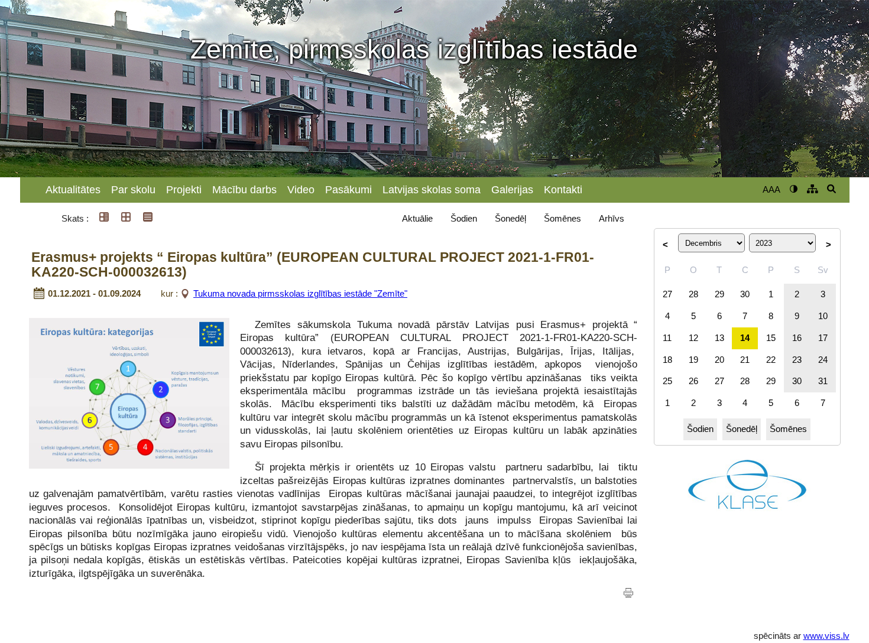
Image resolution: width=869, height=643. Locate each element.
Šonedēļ (510, 218)
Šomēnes (562, 218)
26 (693, 381)
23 (797, 360)
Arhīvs (611, 218)
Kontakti (563, 190)
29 (719, 294)
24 (823, 360)
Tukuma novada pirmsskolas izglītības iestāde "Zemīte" (300, 293)
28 (693, 294)
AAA (771, 189)
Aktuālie (417, 218)
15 (771, 338)
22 (771, 360)
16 (797, 338)
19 (693, 360)
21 (745, 360)
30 (745, 294)
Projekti (184, 190)
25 (667, 381)
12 (693, 338)
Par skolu (133, 190)
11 (667, 338)
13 (719, 338)
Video (300, 190)
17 (823, 338)
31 (823, 381)
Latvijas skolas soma (431, 190)
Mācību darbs (244, 190)
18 (667, 360)
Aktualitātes (73, 190)
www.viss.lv (826, 636)
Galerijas (512, 190)
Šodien (463, 218)
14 (745, 338)
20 (719, 360)
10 (823, 316)
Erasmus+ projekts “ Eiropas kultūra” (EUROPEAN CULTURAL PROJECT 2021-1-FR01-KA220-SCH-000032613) (312, 265)
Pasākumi (348, 190)
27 (667, 294)
